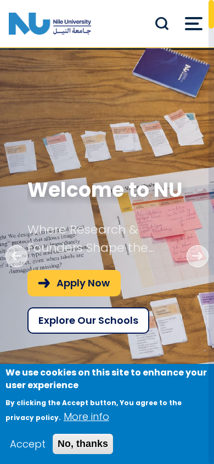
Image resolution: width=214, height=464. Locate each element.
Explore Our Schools (88, 320)
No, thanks (83, 443)
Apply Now (83, 283)
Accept (28, 444)
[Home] (50, 24)
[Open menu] (193, 23)
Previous (16, 256)
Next (198, 256)
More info (86, 416)
